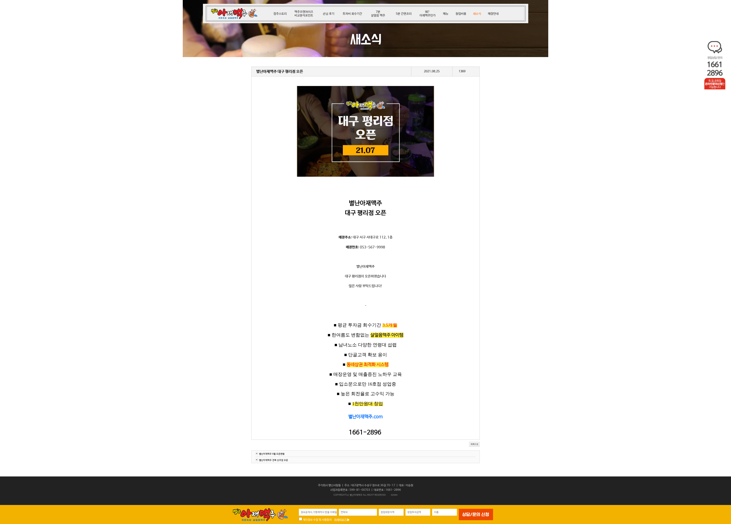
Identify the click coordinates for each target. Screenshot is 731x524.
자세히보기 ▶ (342, 519)
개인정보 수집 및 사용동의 (317, 519)
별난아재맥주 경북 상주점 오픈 (273, 460)
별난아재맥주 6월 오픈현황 (272, 454)
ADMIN (394, 495)
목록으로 (474, 444)
